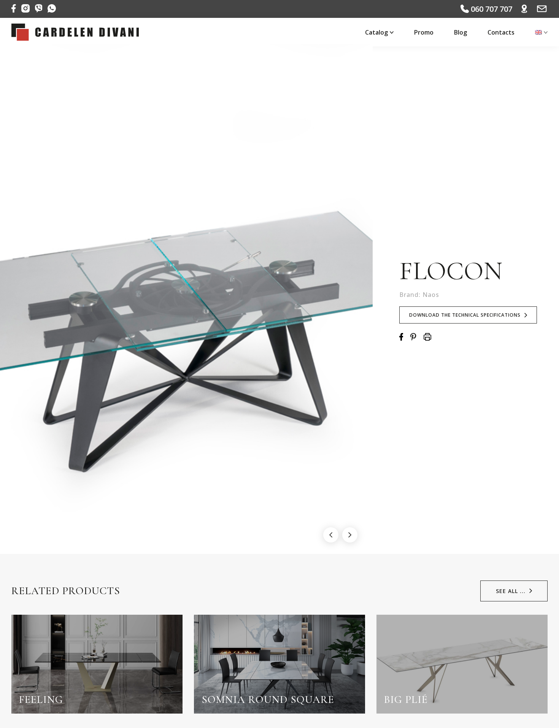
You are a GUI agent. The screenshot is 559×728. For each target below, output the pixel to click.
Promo (424, 32)
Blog (460, 32)
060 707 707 (490, 9)
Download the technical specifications (465, 315)
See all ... (511, 591)
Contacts (501, 32)
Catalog (376, 32)
